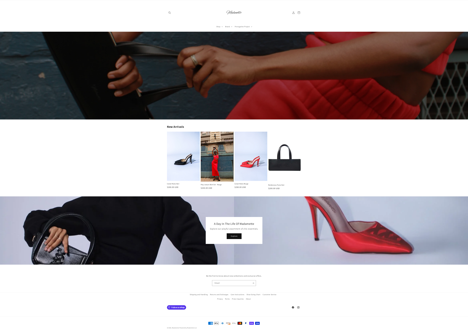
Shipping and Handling (199, 294)
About (248, 299)
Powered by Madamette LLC (188, 328)
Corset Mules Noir (173, 184)
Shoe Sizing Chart (253, 294)
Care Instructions (237, 294)
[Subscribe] (253, 283)
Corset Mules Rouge (241, 184)
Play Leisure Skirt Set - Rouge (211, 185)
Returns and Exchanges (219, 294)
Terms (227, 299)
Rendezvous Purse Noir (276, 185)
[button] (169, 12)
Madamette (175, 328)
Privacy (220, 299)
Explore (234, 236)
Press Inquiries (238, 299)
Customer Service (269, 294)
